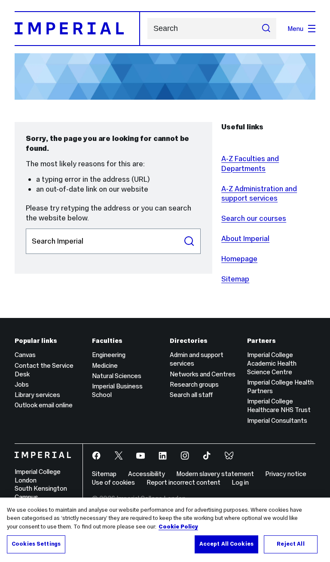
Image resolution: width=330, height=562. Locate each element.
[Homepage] (77, 28)
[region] (165, 530)
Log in (240, 482)
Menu (295, 28)
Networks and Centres (202, 374)
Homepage (239, 258)
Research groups (194, 384)
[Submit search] (266, 29)
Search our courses (253, 218)
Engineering (108, 355)
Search (189, 241)
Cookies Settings (36, 544)
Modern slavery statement (215, 474)
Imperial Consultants (277, 420)
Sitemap (235, 279)
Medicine (105, 365)
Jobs (22, 384)
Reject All (290, 544)
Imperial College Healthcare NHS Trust (279, 405)
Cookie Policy (178, 526)
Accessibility (146, 474)
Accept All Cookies (226, 544)
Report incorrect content (183, 482)
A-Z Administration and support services (259, 193)
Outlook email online (44, 405)
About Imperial (245, 238)
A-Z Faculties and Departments (250, 163)
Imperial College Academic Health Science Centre (271, 363)
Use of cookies (113, 482)
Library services (37, 395)
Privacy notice (285, 474)
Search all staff (191, 395)
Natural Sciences (116, 376)
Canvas (25, 355)
